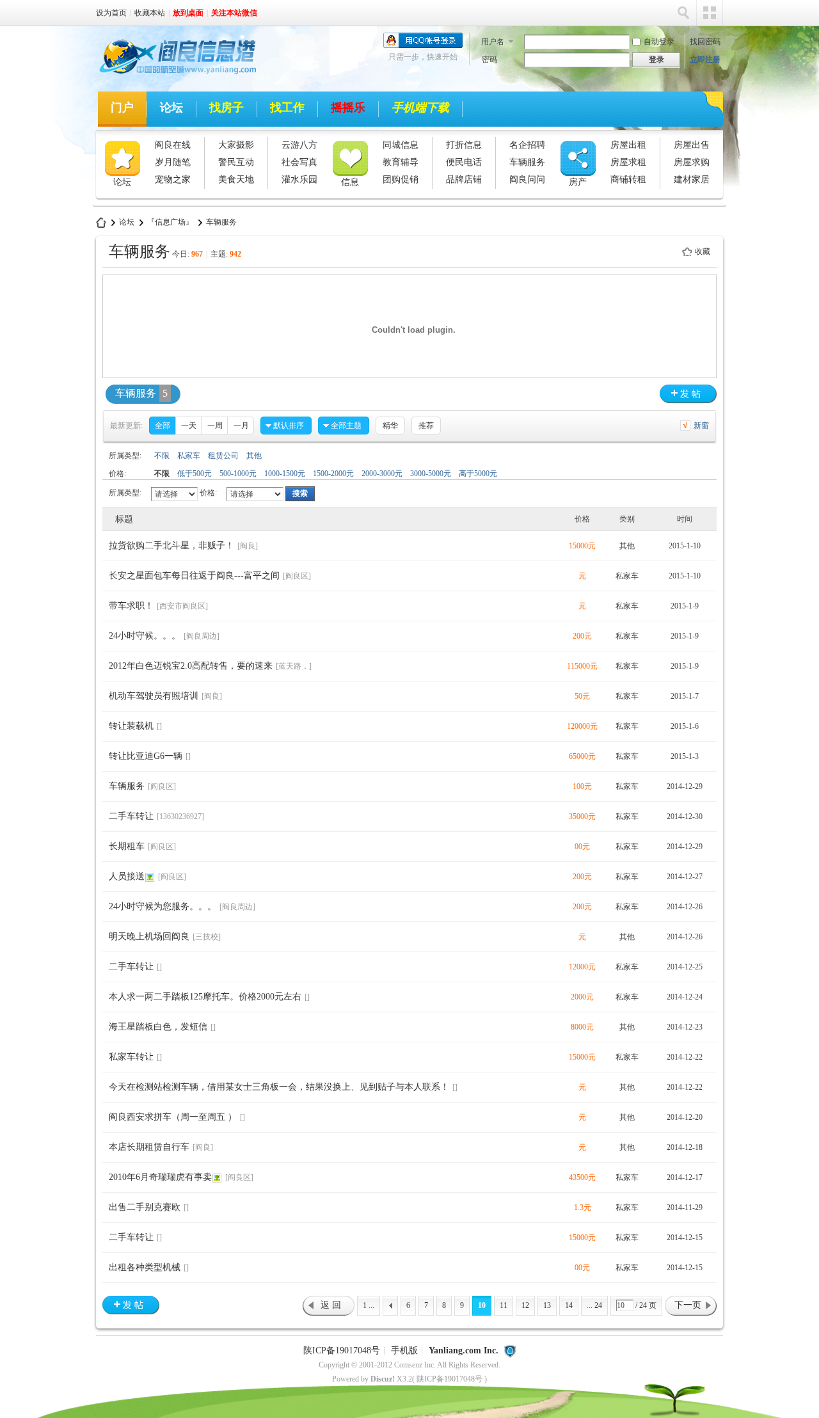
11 (503, 1305)
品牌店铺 (464, 179)
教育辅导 (400, 162)
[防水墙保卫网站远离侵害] (510, 1350)
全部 (162, 425)
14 (569, 1305)
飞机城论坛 (101, 222)
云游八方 (299, 145)
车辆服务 (527, 162)
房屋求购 (692, 162)
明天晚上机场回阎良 (149, 936)
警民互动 (236, 162)
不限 (162, 455)
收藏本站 (149, 12)
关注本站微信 (234, 12)
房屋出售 (692, 145)
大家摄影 (236, 145)
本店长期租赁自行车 (149, 1147)
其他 (254, 455)
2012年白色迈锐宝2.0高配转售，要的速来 (191, 666)
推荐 (426, 425)
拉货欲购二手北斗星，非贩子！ (171, 545)
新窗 (701, 425)
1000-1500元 (284, 473)
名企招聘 (527, 145)
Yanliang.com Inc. (463, 1350)
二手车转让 (131, 816)
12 (525, 1305)
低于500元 (194, 473)
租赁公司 (223, 455)
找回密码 (705, 41)
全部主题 (346, 425)
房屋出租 (628, 145)
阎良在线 (173, 145)
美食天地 (236, 179)
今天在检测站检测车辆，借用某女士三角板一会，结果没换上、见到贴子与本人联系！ (279, 1087)
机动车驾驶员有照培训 (153, 696)
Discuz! (382, 1378)
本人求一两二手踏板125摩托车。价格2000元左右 (205, 996)
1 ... (368, 1305)
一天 (188, 425)
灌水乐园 (299, 179)
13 (547, 1305)
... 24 (594, 1305)
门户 (122, 107)
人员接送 (127, 876)
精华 (390, 425)
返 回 (331, 1305)
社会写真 (299, 162)
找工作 (287, 107)
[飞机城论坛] (172, 76)
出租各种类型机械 (144, 1267)
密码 (489, 59)
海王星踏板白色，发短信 (158, 1027)
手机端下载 (420, 107)
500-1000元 (238, 473)
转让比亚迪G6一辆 (145, 756)
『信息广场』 (170, 222)
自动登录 (659, 41)
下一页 (687, 1305)
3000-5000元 (430, 473)
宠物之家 (173, 179)
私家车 (188, 455)
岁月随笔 (173, 162)
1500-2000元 (333, 473)
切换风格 (709, 13)
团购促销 (400, 179)
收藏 (702, 251)
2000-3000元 (382, 473)
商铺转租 (628, 179)
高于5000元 (478, 473)
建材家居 (692, 179)
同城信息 (400, 145)
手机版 (404, 1350)
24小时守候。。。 (144, 636)
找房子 (226, 107)
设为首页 (111, 12)
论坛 (171, 107)
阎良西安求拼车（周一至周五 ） (173, 1117)
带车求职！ (131, 605)
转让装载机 (131, 726)
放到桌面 (188, 12)
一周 (215, 425)
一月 (241, 425)
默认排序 (288, 425)
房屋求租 (628, 162)
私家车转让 (131, 1057)
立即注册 (705, 59)
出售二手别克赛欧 (144, 1207)
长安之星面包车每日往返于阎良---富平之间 (194, 575)
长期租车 (127, 846)
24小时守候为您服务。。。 (162, 906)
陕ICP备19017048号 (341, 1350)
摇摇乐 (348, 107)
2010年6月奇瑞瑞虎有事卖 (160, 1177)
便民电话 (464, 162)
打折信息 (464, 145)
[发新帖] (688, 394)
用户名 (492, 41)
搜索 (683, 13)
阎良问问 (527, 179)
